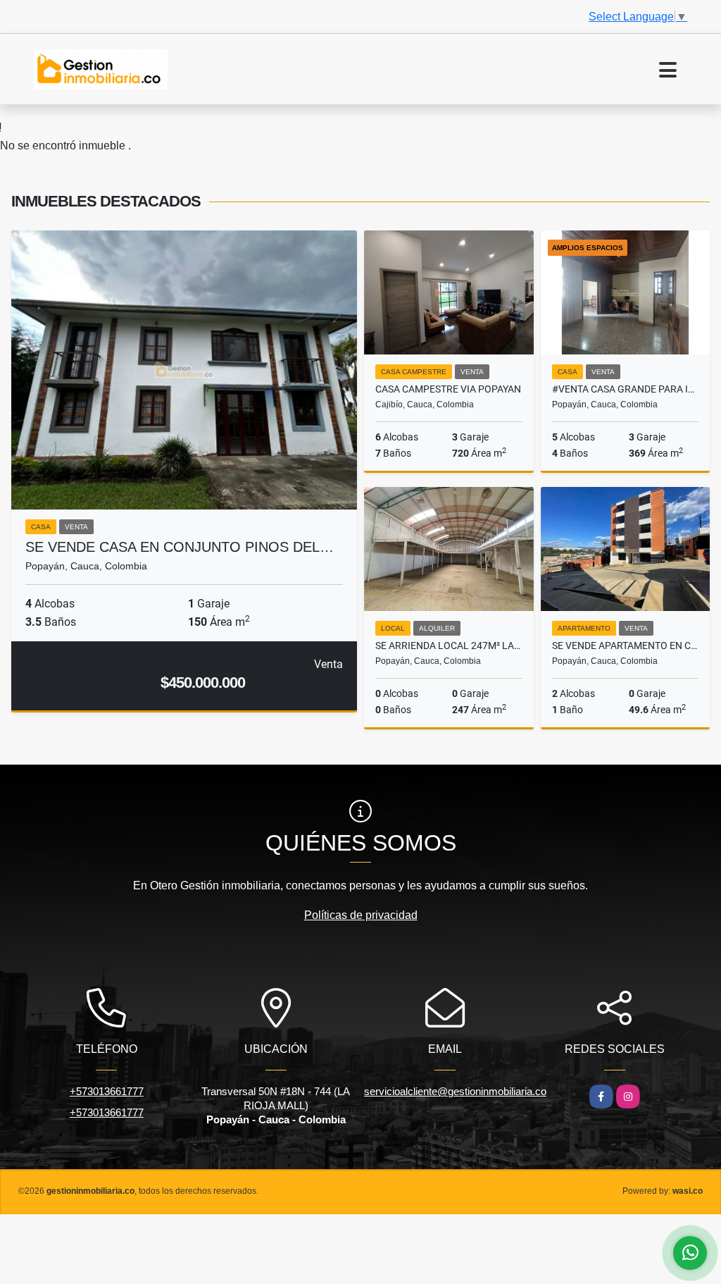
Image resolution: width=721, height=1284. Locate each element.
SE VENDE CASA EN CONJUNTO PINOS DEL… (179, 547)
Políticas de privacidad (361, 915)
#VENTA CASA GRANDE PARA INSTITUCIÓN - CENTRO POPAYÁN (625, 389)
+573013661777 (107, 1091)
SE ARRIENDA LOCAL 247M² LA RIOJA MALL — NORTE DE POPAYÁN (448, 645)
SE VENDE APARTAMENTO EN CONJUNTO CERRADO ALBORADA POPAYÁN (625, 645)
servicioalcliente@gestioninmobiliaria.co (455, 1091)
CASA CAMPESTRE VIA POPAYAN (448, 389)
